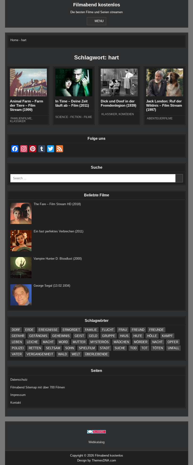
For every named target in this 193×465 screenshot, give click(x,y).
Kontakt (15, 402)
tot (144, 348)
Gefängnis (38, 336)
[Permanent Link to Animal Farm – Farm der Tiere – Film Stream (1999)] (28, 82)
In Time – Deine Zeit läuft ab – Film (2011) (72, 103)
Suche (120, 348)
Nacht (157, 342)
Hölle (152, 336)
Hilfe (137, 336)
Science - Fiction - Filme (73, 117)
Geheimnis (61, 336)
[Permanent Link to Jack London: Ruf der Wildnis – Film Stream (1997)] (164, 82)
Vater (17, 354)
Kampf (167, 336)
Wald (62, 354)
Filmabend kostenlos (96, 4)
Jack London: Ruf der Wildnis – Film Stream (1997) (164, 105)
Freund (138, 330)
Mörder (140, 342)
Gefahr (18, 336)
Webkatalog (96, 442)
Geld (93, 336)
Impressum (18, 395)
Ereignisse (48, 330)
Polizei (18, 348)
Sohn (69, 348)
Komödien (126, 114)
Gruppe (108, 336)
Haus (124, 336)
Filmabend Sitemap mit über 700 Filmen (37, 387)
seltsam (53, 348)
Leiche (32, 342)
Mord (63, 342)
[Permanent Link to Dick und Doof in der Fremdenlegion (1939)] (119, 83)
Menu (99, 21)
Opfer (173, 342)
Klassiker (18, 121)
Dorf (16, 330)
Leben (17, 342)
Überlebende (96, 354)
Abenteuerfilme (160, 118)
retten (35, 348)
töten (158, 348)
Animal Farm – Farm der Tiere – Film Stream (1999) (26, 105)
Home (14, 40)
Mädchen (121, 342)
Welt (76, 354)
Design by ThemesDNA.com (96, 460)
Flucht (108, 330)
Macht (48, 342)
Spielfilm (87, 348)
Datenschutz (19, 379)
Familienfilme (21, 118)
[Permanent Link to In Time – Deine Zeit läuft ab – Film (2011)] (73, 82)
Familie (91, 330)
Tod (133, 348)
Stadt (105, 348)
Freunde (156, 330)
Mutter (79, 342)
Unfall (173, 348)
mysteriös (99, 342)
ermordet (71, 330)
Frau (123, 330)
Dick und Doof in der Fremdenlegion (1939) (118, 103)
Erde (29, 330)
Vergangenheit (40, 354)
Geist (79, 336)
